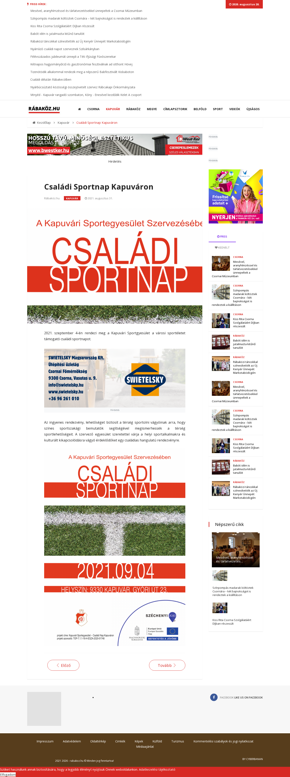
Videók (234, 109)
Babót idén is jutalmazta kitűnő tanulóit (57, 34)
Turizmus (177, 741)
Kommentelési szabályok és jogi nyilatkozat (223, 741)
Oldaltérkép (98, 741)
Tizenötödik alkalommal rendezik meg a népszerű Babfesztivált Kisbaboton (82, 72)
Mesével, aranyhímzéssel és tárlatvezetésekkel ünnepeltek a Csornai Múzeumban (86, 11)
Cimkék (120, 741)
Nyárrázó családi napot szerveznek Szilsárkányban (64, 49)
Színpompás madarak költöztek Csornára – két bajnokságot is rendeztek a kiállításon (88, 18)
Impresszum (45, 741)
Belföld (200, 109)
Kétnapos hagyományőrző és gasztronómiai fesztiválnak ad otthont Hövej (81, 64)
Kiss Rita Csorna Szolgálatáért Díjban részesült (62, 26)
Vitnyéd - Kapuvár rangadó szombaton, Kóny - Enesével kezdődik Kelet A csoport (86, 95)
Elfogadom (8, 774)
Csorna (93, 109)
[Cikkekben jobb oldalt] (236, 196)
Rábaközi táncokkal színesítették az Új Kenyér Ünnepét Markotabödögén (80, 41)
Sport (218, 109)
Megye (152, 109)
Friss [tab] (223, 236)
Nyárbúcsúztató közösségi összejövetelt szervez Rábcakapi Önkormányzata (82, 87)
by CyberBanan (252, 759)
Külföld (157, 741)
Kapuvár (113, 109)
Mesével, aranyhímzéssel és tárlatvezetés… (234, 559)
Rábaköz (133, 109)
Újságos (253, 109)
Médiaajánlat (145, 747)
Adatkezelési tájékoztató (157, 769)
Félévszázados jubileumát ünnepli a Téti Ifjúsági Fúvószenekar (73, 57)
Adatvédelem (72, 741)
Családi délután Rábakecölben (50, 79)
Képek (139, 741)
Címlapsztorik (175, 109)
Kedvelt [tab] (224, 247)
